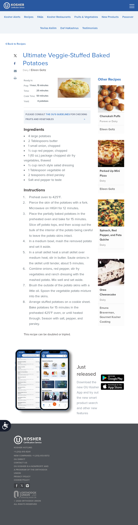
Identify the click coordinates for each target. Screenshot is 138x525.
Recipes (28, 17)
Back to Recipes (17, 43)
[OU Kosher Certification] (14, 5)
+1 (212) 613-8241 (22, 451)
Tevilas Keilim (48, 28)
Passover (127, 17)
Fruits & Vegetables (86, 17)
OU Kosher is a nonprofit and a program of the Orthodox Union (31, 469)
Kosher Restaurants (59, 17)
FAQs (40, 17)
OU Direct (19, 459)
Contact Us (20, 462)
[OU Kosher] (31, 440)
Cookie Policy (22, 480)
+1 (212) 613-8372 (40, 455)
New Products (110, 17)
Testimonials (90, 28)
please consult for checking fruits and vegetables (56, 117)
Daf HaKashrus (69, 28)
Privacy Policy (22, 476)
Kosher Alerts (12, 17)
